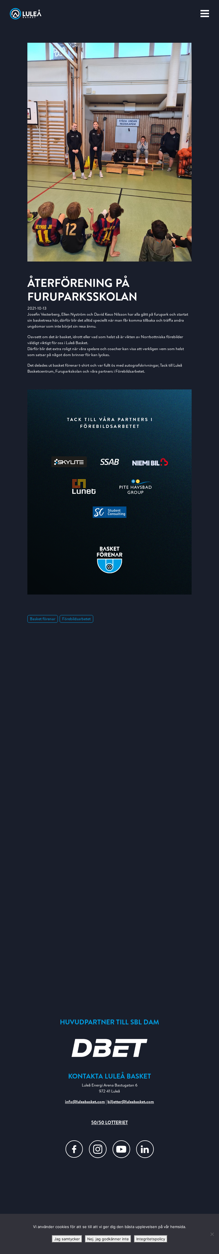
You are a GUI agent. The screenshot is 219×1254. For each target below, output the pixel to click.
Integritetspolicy (150, 1239)
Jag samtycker (67, 1239)
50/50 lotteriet (109, 1122)
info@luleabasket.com (85, 1101)
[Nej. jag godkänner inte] (212, 1234)
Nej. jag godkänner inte (108, 1239)
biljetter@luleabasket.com (131, 1101)
